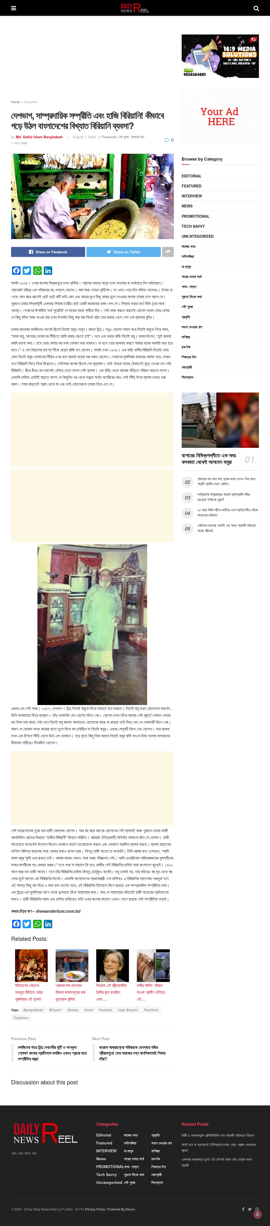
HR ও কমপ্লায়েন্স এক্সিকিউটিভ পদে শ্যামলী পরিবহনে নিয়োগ (218, 1135)
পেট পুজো (123, 136)
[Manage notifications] (257, 1214)
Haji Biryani (128, 1009)
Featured (30, 102)
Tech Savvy (193, 226)
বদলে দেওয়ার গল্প (192, 326)
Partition (151, 1009)
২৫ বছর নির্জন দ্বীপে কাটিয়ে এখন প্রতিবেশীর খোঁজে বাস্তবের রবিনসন (227, 512)
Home (15, 102)
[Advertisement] (92, 63)
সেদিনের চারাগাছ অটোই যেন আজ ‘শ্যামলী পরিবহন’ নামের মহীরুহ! (226, 528)
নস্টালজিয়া (188, 256)
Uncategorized (198, 236)
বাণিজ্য (186, 336)
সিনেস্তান (187, 377)
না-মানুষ (186, 266)
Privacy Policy (95, 1209)
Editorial (192, 175)
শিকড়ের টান (137, 136)
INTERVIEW (192, 195)
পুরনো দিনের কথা (192, 296)
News (187, 206)
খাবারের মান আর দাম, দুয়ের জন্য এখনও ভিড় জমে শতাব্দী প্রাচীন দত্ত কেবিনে (226, 481)
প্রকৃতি (186, 316)
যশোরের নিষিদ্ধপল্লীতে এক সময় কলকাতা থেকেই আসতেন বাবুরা (209, 458)
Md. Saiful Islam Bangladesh (39, 136)
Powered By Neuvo (121, 1209)
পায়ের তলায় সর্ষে (191, 276)
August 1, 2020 (84, 136)
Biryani (55, 1009)
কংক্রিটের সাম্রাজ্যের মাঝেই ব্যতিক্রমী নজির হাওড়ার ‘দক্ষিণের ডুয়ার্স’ (223, 497)
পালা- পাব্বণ (189, 286)
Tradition (21, 1017)
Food (88, 1009)
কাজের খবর (188, 246)
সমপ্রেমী (187, 367)
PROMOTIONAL (196, 216)
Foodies (105, 1009)
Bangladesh (33, 1009)
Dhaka (73, 1009)
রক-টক (186, 346)
